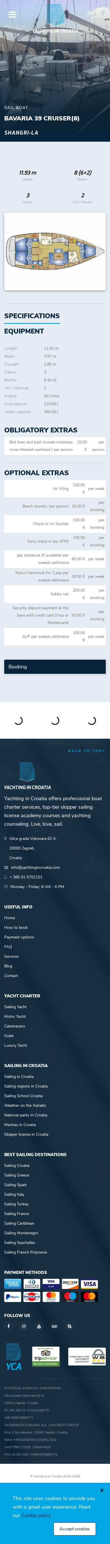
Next (98, 251)
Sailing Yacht (15, 1007)
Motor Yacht (15, 1016)
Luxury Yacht (15, 1045)
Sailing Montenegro (21, 1233)
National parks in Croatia (25, 1115)
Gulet (9, 1035)
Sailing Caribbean (19, 1223)
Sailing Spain (15, 1185)
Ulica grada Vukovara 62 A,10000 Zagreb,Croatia (33, 848)
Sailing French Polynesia (25, 1252)
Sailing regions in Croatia (26, 1086)
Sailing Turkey (16, 1204)
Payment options (19, 937)
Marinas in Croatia (20, 1124)
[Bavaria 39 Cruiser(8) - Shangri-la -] (56, 251)
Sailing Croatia (16, 1165)
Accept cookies (75, 1529)
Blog (8, 966)
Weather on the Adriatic (25, 1105)
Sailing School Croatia (23, 1096)
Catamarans (14, 1026)
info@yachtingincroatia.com (35, 867)
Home (9, 918)
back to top (85, 751)
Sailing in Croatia (19, 1076)
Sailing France (16, 1213)
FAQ (8, 947)
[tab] (24, 331)
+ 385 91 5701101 (26, 877)
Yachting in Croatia (55, 31)
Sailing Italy (14, 1194)
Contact (11, 975)
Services (11, 956)
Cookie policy (36, 1515)
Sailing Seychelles (19, 1242)
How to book (16, 927)
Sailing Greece (16, 1175)
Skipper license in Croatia (26, 1134)
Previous (11, 251)
